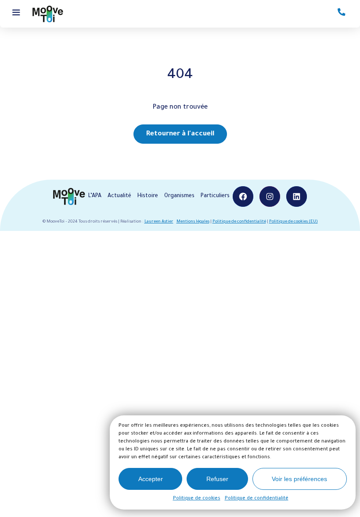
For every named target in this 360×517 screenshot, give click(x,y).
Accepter (150, 478)
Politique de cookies (196, 498)
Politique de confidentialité (256, 498)
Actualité (119, 196)
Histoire (147, 196)
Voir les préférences (299, 478)
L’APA (94, 196)
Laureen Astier (158, 222)
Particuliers (215, 196)
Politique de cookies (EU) (293, 222)
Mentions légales (192, 222)
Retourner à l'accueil (180, 134)
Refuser (217, 478)
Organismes (179, 196)
